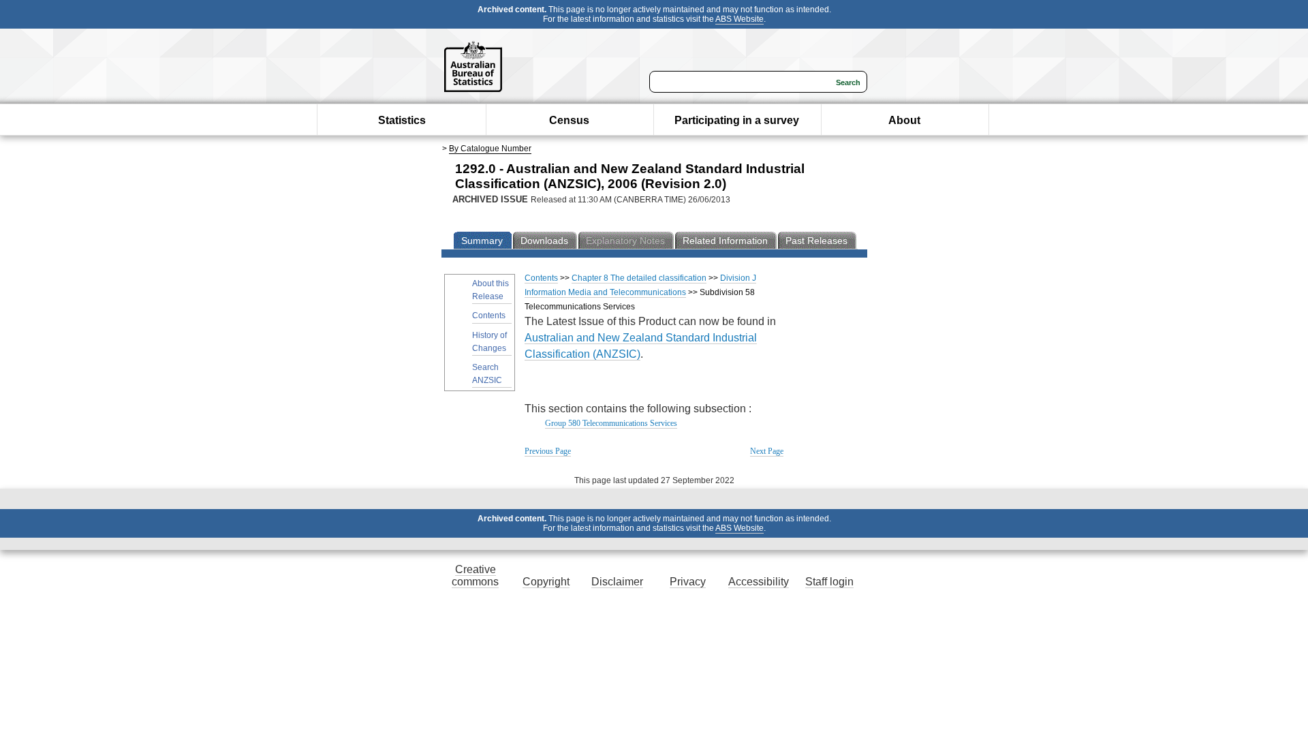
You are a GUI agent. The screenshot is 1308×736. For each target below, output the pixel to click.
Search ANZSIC (487, 374)
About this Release (490, 290)
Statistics (402, 120)
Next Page (766, 451)
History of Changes (489, 342)
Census (569, 120)
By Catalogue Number (490, 148)
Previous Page (548, 451)
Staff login (829, 581)
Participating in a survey (736, 120)
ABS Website (739, 19)
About (904, 120)
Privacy (688, 581)
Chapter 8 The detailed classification (639, 278)
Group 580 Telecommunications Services (611, 423)
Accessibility (758, 581)
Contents (488, 315)
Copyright (546, 581)
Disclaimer (617, 581)
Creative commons (475, 575)
